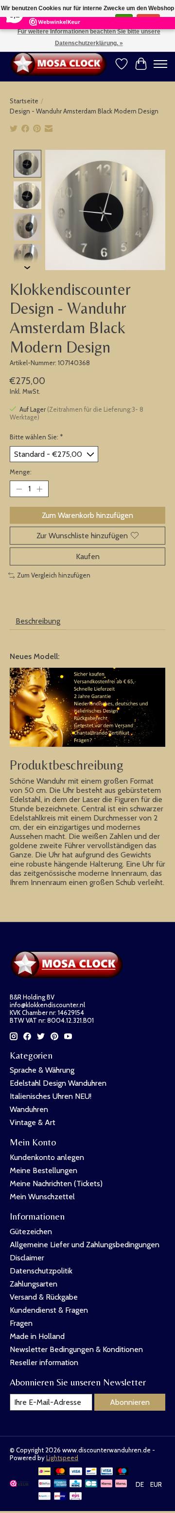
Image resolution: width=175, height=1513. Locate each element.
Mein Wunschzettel (42, 1196)
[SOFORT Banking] (121, 1484)
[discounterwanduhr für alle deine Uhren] (61, 64)
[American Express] (60, 1484)
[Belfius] (44, 1484)
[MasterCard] (60, 1472)
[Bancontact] (91, 1472)
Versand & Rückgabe (44, 1297)
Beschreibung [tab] (38, 621)
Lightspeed (62, 1458)
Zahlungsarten (33, 1283)
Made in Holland (37, 1336)
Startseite (24, 101)
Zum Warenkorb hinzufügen (87, 515)
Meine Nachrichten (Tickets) (56, 1183)
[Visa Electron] (107, 1472)
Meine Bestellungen (43, 1170)
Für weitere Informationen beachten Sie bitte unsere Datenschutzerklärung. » (89, 37)
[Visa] (76, 1472)
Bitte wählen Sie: (36, 437)
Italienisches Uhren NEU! (50, 1096)
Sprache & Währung (42, 1070)
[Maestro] (122, 1472)
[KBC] (76, 1484)
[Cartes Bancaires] (91, 1484)
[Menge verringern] (19, 489)
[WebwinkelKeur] (19, 1484)
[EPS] (76, 1496)
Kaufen (88, 556)
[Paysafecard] (44, 1496)
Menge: (21, 472)
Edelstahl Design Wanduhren (58, 1083)
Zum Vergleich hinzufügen (53, 575)
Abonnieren (130, 1402)
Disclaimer (27, 1257)
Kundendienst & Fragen (49, 1310)
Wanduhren (29, 1109)
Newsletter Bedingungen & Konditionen (76, 1349)
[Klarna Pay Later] (106, 1484)
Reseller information (44, 1362)
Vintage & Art (32, 1122)
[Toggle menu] (160, 64)
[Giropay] (60, 1496)
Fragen (21, 1323)
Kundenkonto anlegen (47, 1157)
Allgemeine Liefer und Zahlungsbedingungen (84, 1244)
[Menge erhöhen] (39, 489)
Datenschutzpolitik (41, 1270)
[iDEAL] (44, 1472)
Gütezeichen (31, 1231)
